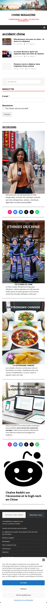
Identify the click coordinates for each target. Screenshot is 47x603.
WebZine (5, 552)
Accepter (23, 583)
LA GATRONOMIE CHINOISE (23, 365)
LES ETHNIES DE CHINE (23, 284)
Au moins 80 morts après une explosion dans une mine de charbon (29, 53)
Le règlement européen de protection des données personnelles (20, 533)
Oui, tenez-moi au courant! (16, 108)
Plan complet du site (9, 545)
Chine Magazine (30, 44)
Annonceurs (6, 549)
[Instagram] (10, 212)
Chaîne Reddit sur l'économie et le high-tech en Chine (23, 496)
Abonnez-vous (36, 515)
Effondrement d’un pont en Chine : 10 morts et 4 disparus (29, 40)
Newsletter (7, 105)
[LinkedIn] (21, 212)
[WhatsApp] (37, 212)
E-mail (6, 96)
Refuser (23, 589)
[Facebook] (15, 212)
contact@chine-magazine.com (12, 521)
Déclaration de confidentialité (23, 600)
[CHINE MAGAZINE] (23, 9)
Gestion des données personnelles (14, 528)
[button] (43, 560)
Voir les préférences (23, 595)
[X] (32, 212)
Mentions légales (8, 538)
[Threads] (26, 212)
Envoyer (7, 114)
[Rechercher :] (23, 82)
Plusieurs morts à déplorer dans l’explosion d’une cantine (27, 65)
